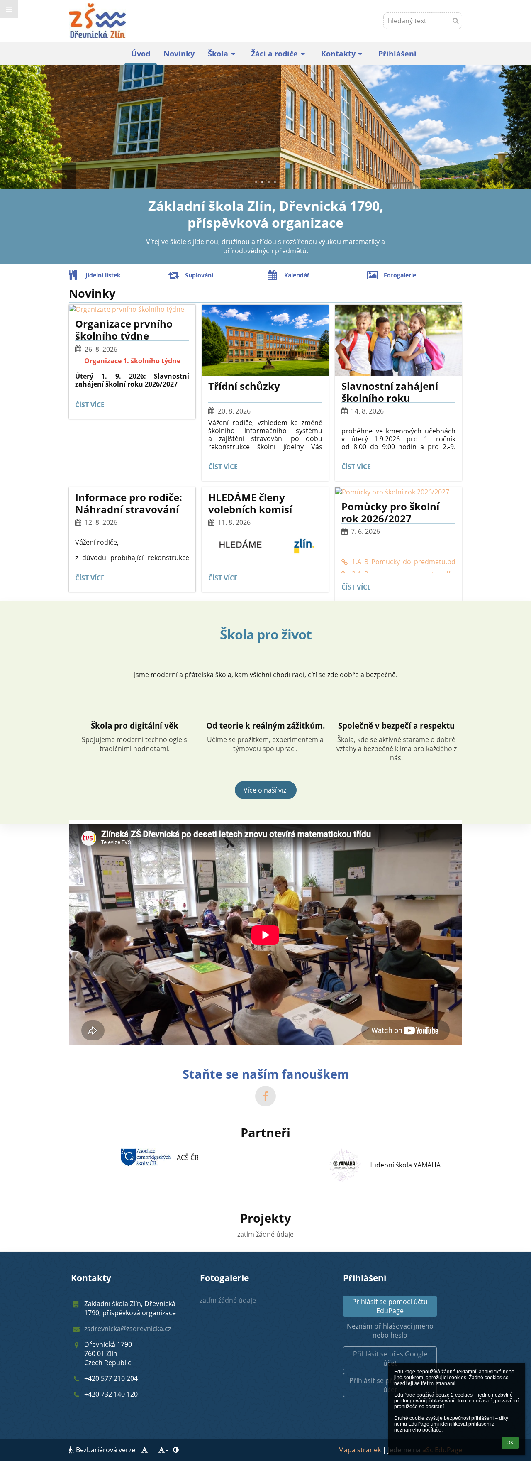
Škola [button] (218, 54)
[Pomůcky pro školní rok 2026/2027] (398, 492)
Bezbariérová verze (105, 1449)
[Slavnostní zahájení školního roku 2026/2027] (398, 340)
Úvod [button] (140, 54)
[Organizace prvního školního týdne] (132, 309)
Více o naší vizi (266, 790)
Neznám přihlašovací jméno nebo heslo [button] (390, 1331)
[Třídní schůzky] (265, 340)
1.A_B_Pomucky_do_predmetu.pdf (403, 561)
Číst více (92, 406)
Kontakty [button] (338, 54)
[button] (9, 9)
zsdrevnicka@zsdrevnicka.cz (127, 1328)
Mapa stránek (359, 1449)
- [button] (167, 1449)
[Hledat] (455, 20)
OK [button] (510, 1443)
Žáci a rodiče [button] (274, 54)
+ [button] (151, 1449)
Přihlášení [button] (397, 54)
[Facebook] (265, 1096)
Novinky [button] (179, 54)
